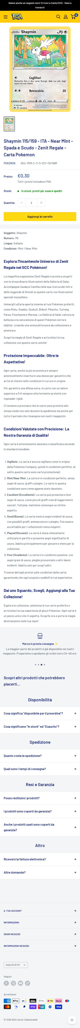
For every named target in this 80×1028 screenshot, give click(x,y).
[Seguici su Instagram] (13, 983)
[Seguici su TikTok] (27, 983)
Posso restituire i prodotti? (22, 798)
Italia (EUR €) (13, 964)
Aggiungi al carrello (40, 216)
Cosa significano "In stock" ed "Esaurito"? (31, 726)
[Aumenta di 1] (41, 203)
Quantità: (9, 202)
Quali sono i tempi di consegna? (25, 769)
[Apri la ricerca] (58, 17)
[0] (73, 16)
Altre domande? (15, 872)
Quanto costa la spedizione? (23, 755)
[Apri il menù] (5, 16)
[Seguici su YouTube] (20, 983)
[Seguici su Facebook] (6, 983)
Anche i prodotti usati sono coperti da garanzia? (29, 827)
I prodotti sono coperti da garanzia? (28, 811)
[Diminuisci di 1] (21, 203)
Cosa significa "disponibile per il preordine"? (33, 713)
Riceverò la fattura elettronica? (25, 859)
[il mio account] (66, 17)
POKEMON (9, 163)
